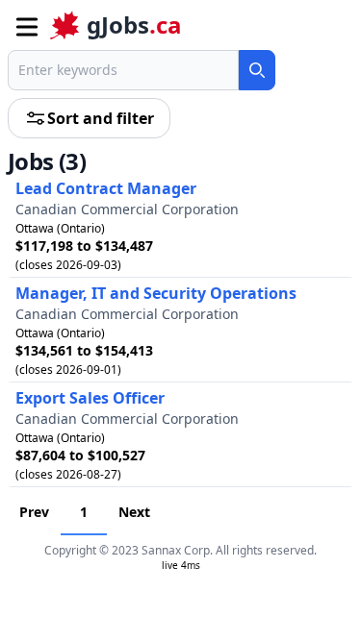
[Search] (257, 70)
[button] (25, 25)
